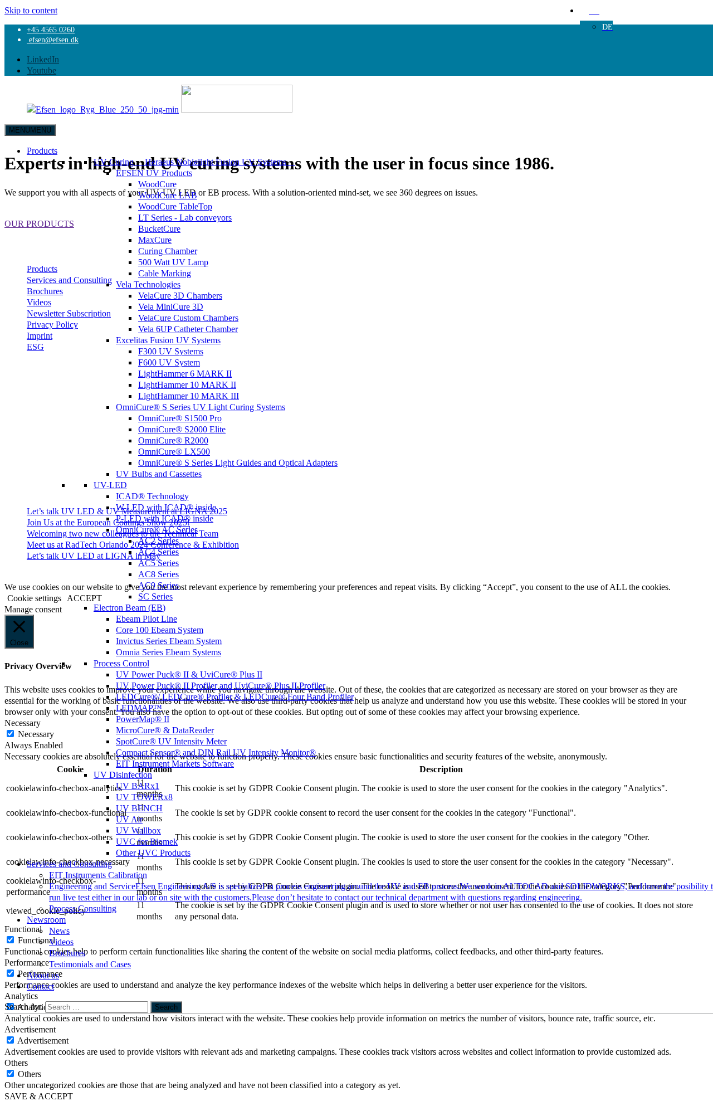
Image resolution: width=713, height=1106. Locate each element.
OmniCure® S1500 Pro (180, 417)
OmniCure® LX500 (174, 451)
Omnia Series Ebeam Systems (168, 651)
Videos (61, 941)
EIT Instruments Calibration (98, 874)
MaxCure (155, 239)
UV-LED (110, 484)
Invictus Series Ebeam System (169, 640)
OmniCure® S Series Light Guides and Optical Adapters (238, 462)
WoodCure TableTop (175, 206)
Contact (40, 986)
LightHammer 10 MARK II (187, 384)
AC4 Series (158, 551)
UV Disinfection (123, 774)
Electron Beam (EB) (129, 607)
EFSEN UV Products (154, 172)
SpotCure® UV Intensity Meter (171, 741)
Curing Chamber (167, 250)
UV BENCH (139, 807)
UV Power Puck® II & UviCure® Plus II (189, 674)
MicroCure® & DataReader (165, 729)
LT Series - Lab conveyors (185, 217)
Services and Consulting (69, 863)
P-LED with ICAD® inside (164, 518)
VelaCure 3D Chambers (180, 295)
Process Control (121, 663)
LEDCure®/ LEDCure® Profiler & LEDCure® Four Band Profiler (235, 696)
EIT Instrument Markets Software (175, 763)
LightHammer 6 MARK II (185, 373)
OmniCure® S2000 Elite (182, 429)
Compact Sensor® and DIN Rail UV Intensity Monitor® (216, 752)
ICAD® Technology (152, 495)
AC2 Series (158, 540)
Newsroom (46, 919)
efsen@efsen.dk (53, 40)
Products (42, 150)
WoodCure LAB (167, 195)
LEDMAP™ (139, 707)
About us (43, 975)
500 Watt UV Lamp (173, 261)
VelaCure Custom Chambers (188, 317)
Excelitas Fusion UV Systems (168, 339)
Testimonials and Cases (90, 963)
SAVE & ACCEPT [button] (38, 1096)
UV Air (129, 819)
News (59, 930)
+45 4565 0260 (51, 30)
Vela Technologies (148, 284)
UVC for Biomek (147, 841)
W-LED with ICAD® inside (166, 507)
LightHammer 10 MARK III (188, 395)
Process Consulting (82, 908)
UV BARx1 (137, 785)
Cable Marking (164, 273)
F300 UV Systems (170, 351)
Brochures (67, 952)
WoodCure (157, 183)
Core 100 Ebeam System (159, 629)
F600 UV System (169, 362)
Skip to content (30, 10)
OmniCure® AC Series (157, 529)
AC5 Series (158, 562)
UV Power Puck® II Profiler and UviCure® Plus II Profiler (220, 685)
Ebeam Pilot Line (146, 618)
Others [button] (16, 1062)
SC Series (155, 596)
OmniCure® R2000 (173, 440)
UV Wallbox (138, 830)
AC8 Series (158, 573)
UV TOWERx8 (144, 796)
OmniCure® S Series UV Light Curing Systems (200, 406)
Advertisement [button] (30, 1029)
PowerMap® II (142, 718)
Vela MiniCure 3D (170, 306)
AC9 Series (158, 585)
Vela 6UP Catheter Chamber (188, 328)
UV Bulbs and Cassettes (159, 473)
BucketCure (159, 228)
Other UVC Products (153, 852)
